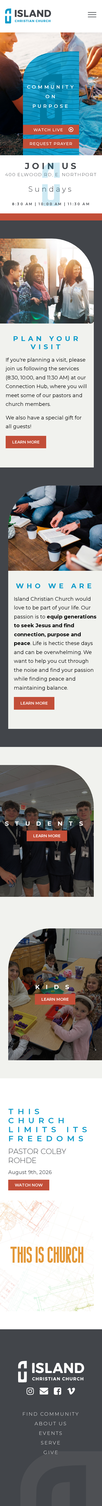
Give (51, 1452)
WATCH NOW (29, 1185)
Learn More (26, 442)
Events (51, 1433)
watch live (49, 129)
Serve (51, 1443)
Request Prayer (51, 143)
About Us (51, 1423)
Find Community (50, 1414)
